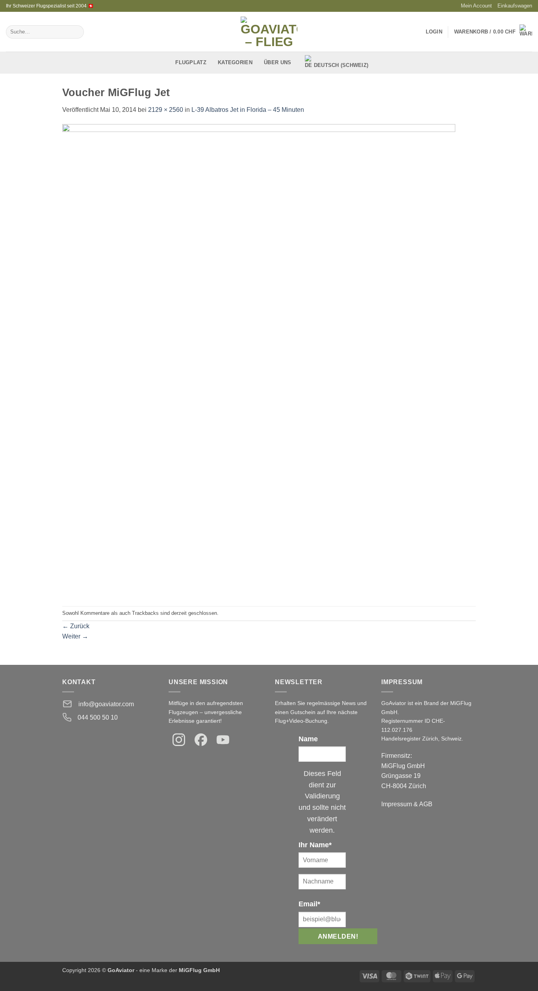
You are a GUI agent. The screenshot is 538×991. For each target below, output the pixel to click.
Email (309, 904)
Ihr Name (315, 845)
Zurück (75, 626)
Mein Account (476, 6)
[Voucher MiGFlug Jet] (258, 360)
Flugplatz (190, 62)
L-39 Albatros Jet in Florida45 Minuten (247, 109)
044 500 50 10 (98, 717)
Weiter (75, 636)
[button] (493, 32)
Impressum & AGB (406, 804)
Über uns (277, 62)
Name (308, 739)
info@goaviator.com (106, 704)
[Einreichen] (76, 32)
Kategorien (235, 62)
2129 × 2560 (165, 109)
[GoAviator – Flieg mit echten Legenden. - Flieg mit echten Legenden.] (269, 32)
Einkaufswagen (514, 6)
